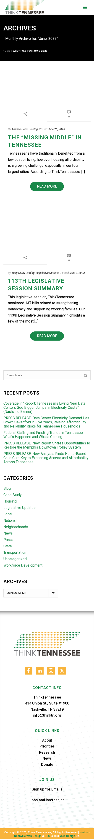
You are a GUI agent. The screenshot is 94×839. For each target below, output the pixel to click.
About (47, 740)
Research (47, 752)
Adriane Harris (20, 129)
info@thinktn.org (47, 715)
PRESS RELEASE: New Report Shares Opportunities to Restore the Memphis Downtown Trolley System (46, 445)
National (9, 521)
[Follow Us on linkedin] (40, 671)
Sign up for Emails (47, 789)
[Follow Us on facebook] (28, 671)
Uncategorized (15, 559)
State (7, 546)
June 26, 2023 (56, 129)
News (8, 533)
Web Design (67, 836)
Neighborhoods (15, 527)
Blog (35, 129)
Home (6, 51)
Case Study (12, 495)
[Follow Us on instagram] (51, 671)
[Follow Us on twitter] (62, 671)
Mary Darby (18, 272)
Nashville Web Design (28, 836)
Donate (47, 764)
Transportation (14, 553)
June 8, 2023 (77, 272)
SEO (47, 836)
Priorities (47, 746)
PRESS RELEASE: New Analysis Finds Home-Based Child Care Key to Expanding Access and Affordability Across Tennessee (46, 458)
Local (7, 514)
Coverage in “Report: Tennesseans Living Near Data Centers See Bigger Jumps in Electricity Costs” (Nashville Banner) (44, 407)
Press (8, 540)
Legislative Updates (47, 272)
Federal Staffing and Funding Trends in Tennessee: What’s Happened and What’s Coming (43, 435)
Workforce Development (22, 565)
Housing (10, 501)
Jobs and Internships (47, 800)
